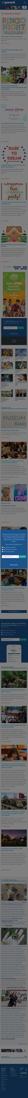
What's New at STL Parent (10, 549)
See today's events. (14, 564)
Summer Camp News (8, 551)
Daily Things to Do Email (9, 547)
